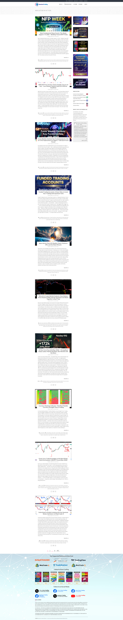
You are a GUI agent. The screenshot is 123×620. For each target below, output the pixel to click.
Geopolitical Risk (52, 381)
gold (40, 540)
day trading (46, 540)
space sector (48, 271)
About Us (60, 4)
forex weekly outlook (49, 168)
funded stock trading (61, 217)
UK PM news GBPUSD (48, 115)
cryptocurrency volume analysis (56, 325)
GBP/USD (53, 168)
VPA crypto (61, 326)
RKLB (62, 270)
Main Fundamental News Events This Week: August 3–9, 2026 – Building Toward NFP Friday (53, 33)
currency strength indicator (41, 486)
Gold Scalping (58, 540)
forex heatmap (50, 433)
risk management (60, 487)
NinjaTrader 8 (62, 540)
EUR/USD (51, 167)
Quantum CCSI (63, 325)
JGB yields (66, 486)
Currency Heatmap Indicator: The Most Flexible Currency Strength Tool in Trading (53, 406)
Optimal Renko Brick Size (49, 541)
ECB (49, 167)
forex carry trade (54, 486)
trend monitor (55, 542)
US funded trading (57, 219)
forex (53, 167)
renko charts (66, 541)
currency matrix (53, 432)
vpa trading (64, 542)
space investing (44, 271)
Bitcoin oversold (40, 324)
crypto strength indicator (48, 325)
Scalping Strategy (47, 542)
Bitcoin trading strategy (51, 324)
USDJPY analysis (52, 488)
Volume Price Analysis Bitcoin (56, 326)
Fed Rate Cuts (48, 381)
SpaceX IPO (57, 271)
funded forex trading (55, 217)
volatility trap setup (54, 115)
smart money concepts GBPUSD (59, 114)
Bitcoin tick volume (45, 324)
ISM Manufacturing (40, 61)
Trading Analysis (49, 382)
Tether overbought (49, 326)
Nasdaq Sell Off (60, 381)
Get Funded (75, 4)
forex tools (53, 433)
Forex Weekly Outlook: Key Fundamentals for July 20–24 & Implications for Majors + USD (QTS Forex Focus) (53, 140)
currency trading (46, 167)
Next (58, 550)
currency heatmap (42, 432)
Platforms (80, 4)
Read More (66, 57)
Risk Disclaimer (60, 618)
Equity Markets (44, 381)
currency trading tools (48, 486)
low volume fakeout (52, 114)
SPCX (60, 271)
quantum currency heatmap (59, 433)
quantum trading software (47, 487)
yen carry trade (57, 488)
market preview (54, 61)
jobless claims (45, 61)
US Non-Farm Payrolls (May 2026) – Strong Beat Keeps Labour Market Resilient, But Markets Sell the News (53, 351)
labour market (49, 61)
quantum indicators (60, 218)
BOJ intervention (47, 485)
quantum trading (62, 541)
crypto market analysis (65, 324)
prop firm (50, 218)
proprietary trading (54, 218)
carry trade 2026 (51, 485)
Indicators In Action (67, 4)
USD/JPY (66, 168)
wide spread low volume (60, 115)
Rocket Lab (64, 270)
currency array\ (56, 485)
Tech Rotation (45, 382)
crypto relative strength (42, 325)
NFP (56, 61)
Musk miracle (54, 270)
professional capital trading (45, 218)
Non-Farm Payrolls (59, 61)
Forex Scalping (50, 540)
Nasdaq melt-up (59, 270)
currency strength (62, 432)
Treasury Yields (54, 382)
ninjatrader (42, 487)
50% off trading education (45, 217)
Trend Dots (51, 542)
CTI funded (51, 217)
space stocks (52, 271)
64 (54, 550)
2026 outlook (44, 270)
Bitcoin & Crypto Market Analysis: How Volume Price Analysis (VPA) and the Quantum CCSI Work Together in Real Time (53, 297)
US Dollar (62, 168)
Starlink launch (63, 271)
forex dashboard (45, 433)
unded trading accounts (51, 219)
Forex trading (41, 167)
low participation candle (46, 114)
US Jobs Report (65, 61)
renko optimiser (42, 542)
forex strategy (62, 486)
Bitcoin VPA (56, 324)
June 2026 (56, 381)
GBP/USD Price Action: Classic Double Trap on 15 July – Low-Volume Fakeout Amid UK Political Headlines (53, 86)
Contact (85, 4)
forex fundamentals (61, 167)
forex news (65, 167)
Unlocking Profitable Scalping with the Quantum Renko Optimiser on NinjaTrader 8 (53, 513)
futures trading (54, 540)
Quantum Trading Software (42, 618)
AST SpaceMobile (48, 270)
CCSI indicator (60, 324)
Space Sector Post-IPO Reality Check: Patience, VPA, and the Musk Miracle (53, 244)
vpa (58, 272)
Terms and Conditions (50, 618)
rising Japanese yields (54, 487)
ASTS (52, 270)
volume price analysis (54, 272)
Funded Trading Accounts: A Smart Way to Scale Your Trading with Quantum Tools (53, 192)
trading (40, 217)
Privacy (56, 618)
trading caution (49, 272)
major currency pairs (57, 168)
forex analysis (56, 167)
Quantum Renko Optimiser (56, 541)
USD (67, 61)
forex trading (44, 168)
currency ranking (58, 432)
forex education (58, 486)
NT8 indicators (43, 541)
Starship (66, 271)
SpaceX (55, 271)
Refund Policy (65, 618)
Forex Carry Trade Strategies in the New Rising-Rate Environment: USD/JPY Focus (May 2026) (53, 459)
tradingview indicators (65, 487)
